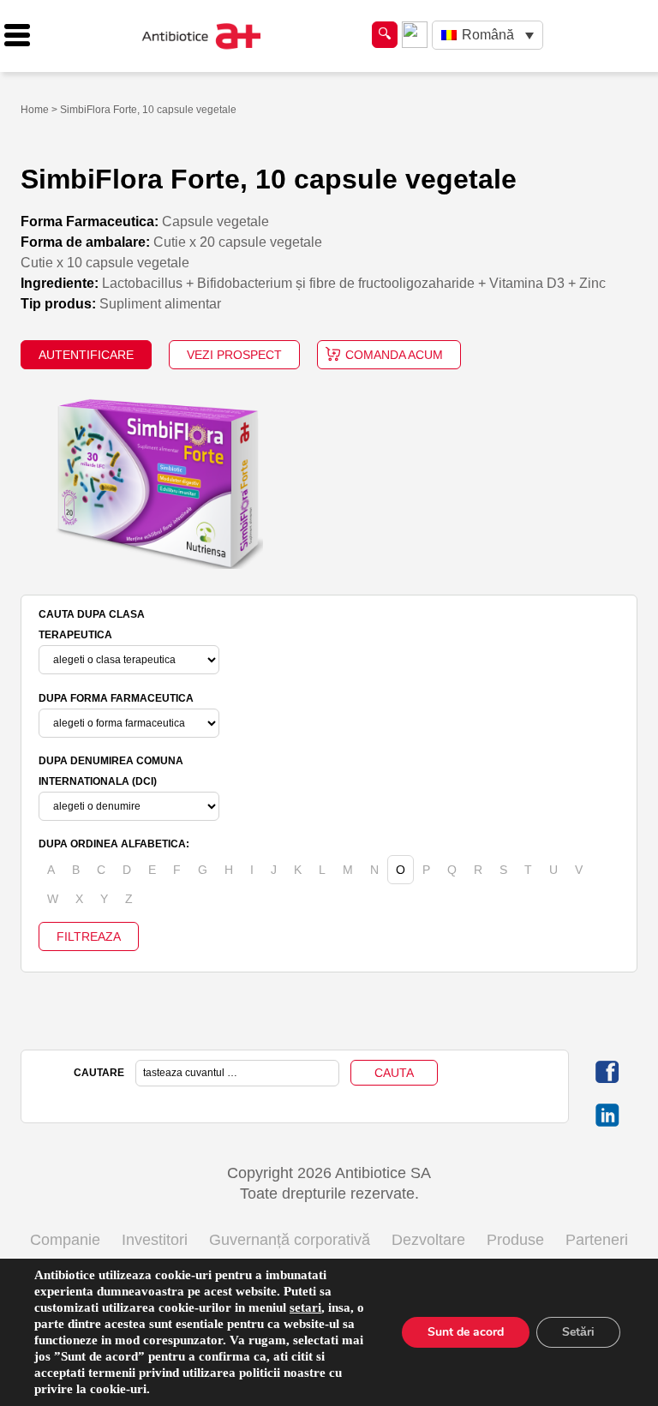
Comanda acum (394, 355)
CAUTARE (99, 1073)
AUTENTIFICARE (86, 355)
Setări (578, 1332)
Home (35, 110)
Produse (515, 1239)
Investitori (155, 1239)
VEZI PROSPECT (234, 355)
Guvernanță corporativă (289, 1239)
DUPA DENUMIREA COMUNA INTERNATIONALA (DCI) (111, 771)
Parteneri (596, 1239)
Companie (65, 1239)
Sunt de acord (466, 1332)
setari (305, 1307)
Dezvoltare (428, 1239)
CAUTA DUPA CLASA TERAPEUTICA (92, 624)
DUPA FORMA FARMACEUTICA (116, 698)
